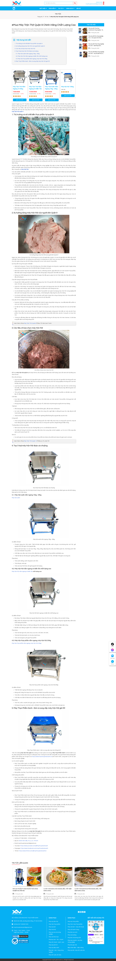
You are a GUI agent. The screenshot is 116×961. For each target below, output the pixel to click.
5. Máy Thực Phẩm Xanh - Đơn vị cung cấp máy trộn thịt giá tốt (32, 61)
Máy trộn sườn (16, 497)
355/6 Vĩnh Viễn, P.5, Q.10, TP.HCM (28, 840)
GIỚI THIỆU (42, 8)
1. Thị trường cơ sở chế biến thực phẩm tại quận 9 (28, 43)
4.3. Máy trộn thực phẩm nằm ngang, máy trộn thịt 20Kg (31, 58)
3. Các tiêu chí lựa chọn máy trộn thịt (25, 48)
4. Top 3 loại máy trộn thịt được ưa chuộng (26, 51)
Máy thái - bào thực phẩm (75, 924)
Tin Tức (46, 16)
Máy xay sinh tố (53, 944)
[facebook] (96, 932)
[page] (79, 912)
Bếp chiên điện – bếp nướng (75, 947)
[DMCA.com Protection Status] (20, 936)
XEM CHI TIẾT (20, 100)
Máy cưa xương (72, 935)
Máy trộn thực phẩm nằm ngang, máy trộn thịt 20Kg (26, 643)
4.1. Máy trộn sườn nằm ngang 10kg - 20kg (28, 53)
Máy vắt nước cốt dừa (55, 954)
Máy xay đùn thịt (53, 921)
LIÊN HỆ (78, 8)
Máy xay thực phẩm (73, 921)
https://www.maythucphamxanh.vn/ (42, 756)
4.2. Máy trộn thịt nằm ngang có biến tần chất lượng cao (32, 56)
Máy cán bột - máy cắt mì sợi (76, 926)
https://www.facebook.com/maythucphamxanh (34, 848)
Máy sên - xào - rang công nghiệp (56, 951)
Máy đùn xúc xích (72, 932)
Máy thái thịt (52, 929)
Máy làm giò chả (72, 944)
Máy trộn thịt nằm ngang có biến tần (22, 571)
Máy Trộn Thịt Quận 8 (30, 323)
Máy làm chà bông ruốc (74, 937)
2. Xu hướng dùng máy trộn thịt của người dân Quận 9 (30, 46)
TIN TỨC (60, 8)
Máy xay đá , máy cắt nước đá (76, 950)
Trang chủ (40, 16)
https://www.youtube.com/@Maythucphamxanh (34, 845)
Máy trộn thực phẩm (54, 924)
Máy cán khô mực (54, 936)
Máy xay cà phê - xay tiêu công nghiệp (75, 941)
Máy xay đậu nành (54, 947)
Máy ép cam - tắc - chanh (56, 939)
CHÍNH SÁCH (69, 8)
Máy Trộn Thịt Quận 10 (30, 441)
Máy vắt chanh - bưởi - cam (56, 942)
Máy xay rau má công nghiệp (55, 933)
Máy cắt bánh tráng (73, 929)
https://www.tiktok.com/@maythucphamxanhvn (32, 850)
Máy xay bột (52, 926)
